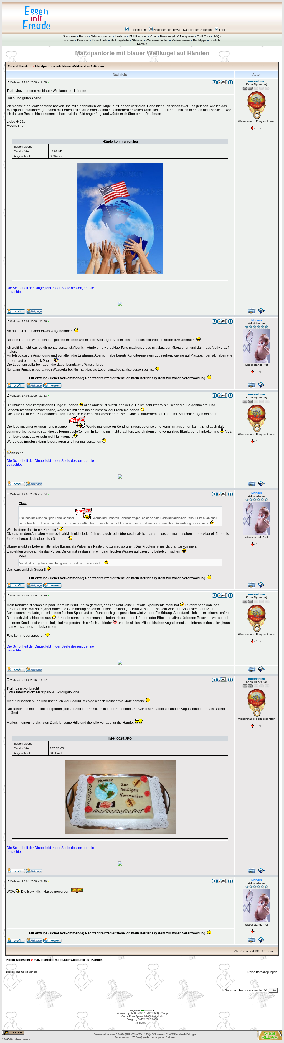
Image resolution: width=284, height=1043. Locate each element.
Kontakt (142, 44)
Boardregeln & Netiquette (177, 36)
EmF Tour (203, 36)
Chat (153, 36)
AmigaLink (157, 1016)
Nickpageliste (120, 40)
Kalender (83, 40)
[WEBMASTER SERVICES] (148, 1010)
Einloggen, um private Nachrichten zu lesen (182, 29)
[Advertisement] (175, 17)
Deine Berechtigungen (262, 972)
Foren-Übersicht (20, 66)
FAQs (217, 36)
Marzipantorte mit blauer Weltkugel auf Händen (69, 66)
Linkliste (215, 40)
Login (222, 29)
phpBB (133, 1013)
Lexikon (120, 36)
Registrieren (138, 29)
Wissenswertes (101, 36)
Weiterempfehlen (157, 40)
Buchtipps (199, 40)
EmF (140, 1019)
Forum (83, 36)
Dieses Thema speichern (22, 971)
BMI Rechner (138, 36)
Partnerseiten (181, 40)
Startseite (69, 36)
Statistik (137, 40)
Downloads (99, 40)
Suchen (69, 40)
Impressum (142, 1022)
